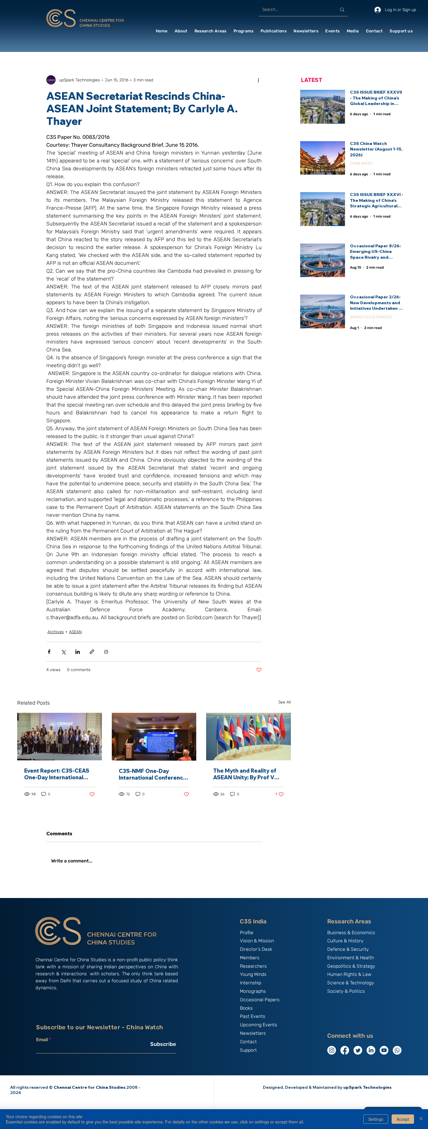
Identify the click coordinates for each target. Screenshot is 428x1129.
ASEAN (75, 631)
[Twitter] (357, 1050)
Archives (55, 631)
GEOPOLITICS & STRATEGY (371, 317)
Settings (375, 1119)
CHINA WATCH (361, 163)
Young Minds (253, 974)
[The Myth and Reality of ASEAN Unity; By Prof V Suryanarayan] (248, 736)
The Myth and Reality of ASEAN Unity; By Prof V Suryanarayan (244, 774)
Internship (250, 983)
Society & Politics (346, 991)
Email (42, 1039)
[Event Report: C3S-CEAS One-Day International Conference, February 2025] (59, 736)
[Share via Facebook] (49, 651)
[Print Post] (106, 651)
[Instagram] (331, 1050)
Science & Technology (350, 983)
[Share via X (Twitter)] (63, 651)
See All (284, 702)
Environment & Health (350, 957)
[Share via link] (92, 651)
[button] (181, 31)
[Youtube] (384, 1050)
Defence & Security (348, 949)
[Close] (421, 1119)
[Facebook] (344, 1050)
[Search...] (342, 9)
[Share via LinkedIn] (77, 651)
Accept (403, 1119)
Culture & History (345, 941)
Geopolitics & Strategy (351, 966)
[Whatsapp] (397, 1050)
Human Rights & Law (349, 974)
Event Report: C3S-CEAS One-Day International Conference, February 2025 (56, 774)
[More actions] (258, 79)
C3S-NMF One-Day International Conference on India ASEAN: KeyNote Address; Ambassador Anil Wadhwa (154, 774)
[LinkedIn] (371, 1050)
